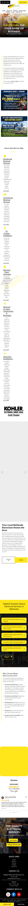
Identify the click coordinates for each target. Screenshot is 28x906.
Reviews (14, 865)
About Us (14, 861)
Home (14, 860)
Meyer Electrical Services (14, 8)
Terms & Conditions (21, 900)
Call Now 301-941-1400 (14, 844)
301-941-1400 (5, 2)
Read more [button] (3, 808)
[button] (2, 472)
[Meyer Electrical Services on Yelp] (19, 894)
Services (14, 863)
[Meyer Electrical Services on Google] (8, 894)
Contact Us (14, 866)
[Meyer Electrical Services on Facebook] (13, 894)
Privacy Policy (13, 900)
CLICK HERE (6, 191)
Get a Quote (23, 2)
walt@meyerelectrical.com (14, 878)
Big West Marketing (16, 901)
